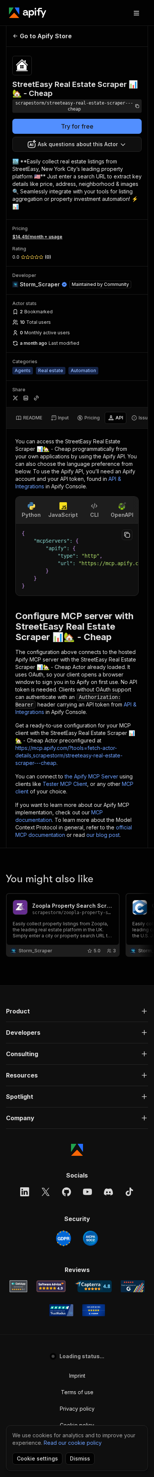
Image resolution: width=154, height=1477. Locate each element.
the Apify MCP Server (91, 776)
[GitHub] (67, 1192)
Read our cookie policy (73, 1443)
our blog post (103, 835)
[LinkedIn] (25, 1192)
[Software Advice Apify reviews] (51, 1286)
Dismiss (80, 1458)
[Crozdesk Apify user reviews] (93, 1310)
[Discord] (108, 1192)
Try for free (77, 126)
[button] (77, 1011)
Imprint (77, 1375)
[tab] (29, 418)
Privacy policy (77, 1408)
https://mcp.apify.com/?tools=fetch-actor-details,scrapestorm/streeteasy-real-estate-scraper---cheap (69, 755)
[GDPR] (64, 1238)
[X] (46, 1192)
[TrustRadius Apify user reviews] (61, 1310)
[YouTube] (87, 1192)
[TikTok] (129, 1192)
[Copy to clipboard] (127, 535)
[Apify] (27, 12)
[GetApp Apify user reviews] (18, 1286)
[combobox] (77, 144)
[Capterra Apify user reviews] (93, 1286)
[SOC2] (90, 1238)
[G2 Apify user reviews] (133, 1286)
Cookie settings (37, 1458)
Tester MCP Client (65, 784)
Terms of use (77, 1392)
